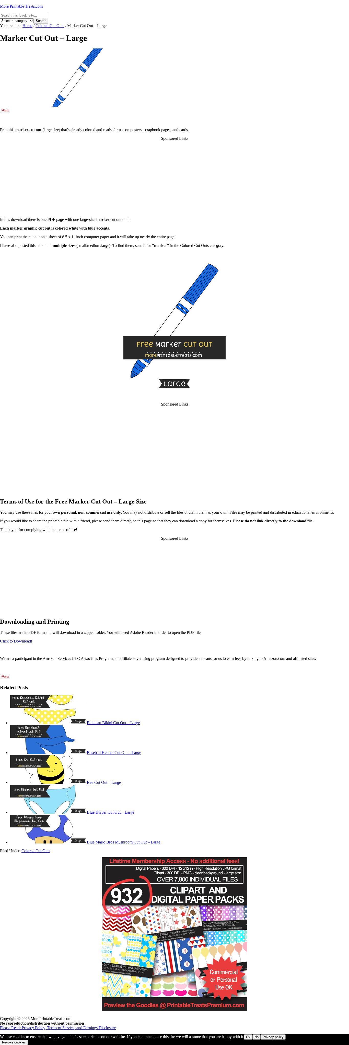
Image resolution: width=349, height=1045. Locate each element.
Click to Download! (16, 641)
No (256, 1037)
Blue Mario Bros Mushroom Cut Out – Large (123, 842)
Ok (248, 1037)
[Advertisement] (174, 116)
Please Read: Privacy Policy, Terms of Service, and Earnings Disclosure (58, 1028)
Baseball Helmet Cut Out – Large (114, 752)
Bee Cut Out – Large (104, 782)
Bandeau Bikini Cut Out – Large (113, 723)
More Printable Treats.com (21, 6)
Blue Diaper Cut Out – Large (110, 812)
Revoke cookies (14, 1042)
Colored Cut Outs (35, 851)
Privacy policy (273, 1037)
